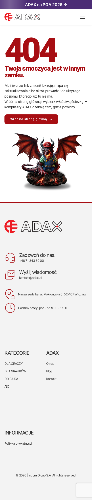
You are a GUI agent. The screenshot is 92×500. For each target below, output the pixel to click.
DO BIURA (11, 379)
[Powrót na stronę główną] (46, 226)
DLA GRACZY (13, 363)
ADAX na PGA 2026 (46, 4)
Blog (49, 371)
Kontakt (51, 379)
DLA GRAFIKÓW (15, 371)
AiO (6, 386)
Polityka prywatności (18, 443)
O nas (50, 363)
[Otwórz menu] (83, 17)
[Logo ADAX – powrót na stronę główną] (41, 17)
